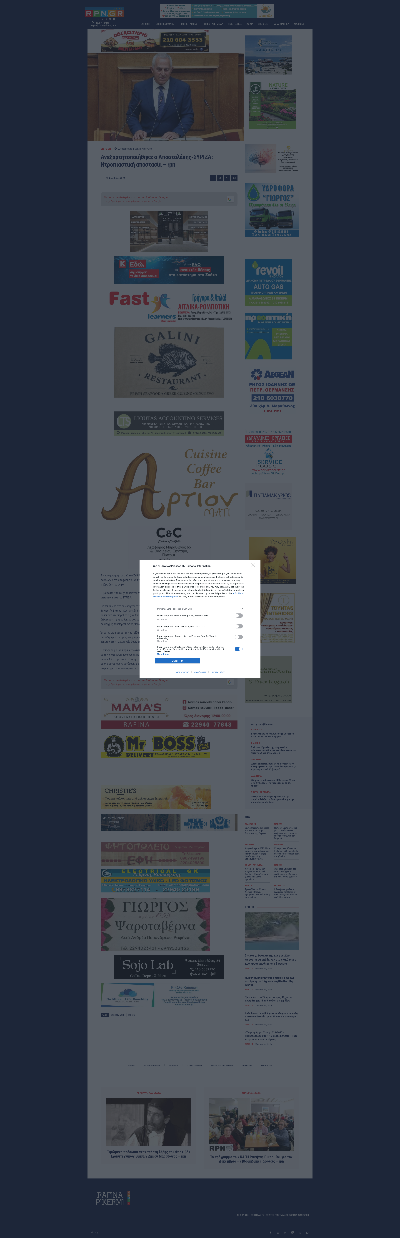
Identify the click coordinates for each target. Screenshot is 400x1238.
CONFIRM (177, 661)
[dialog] (200, 619)
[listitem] (200, 608)
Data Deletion (182, 672)
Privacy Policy (218, 672)
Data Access (200, 672)
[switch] (239, 615)
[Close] (254, 566)
